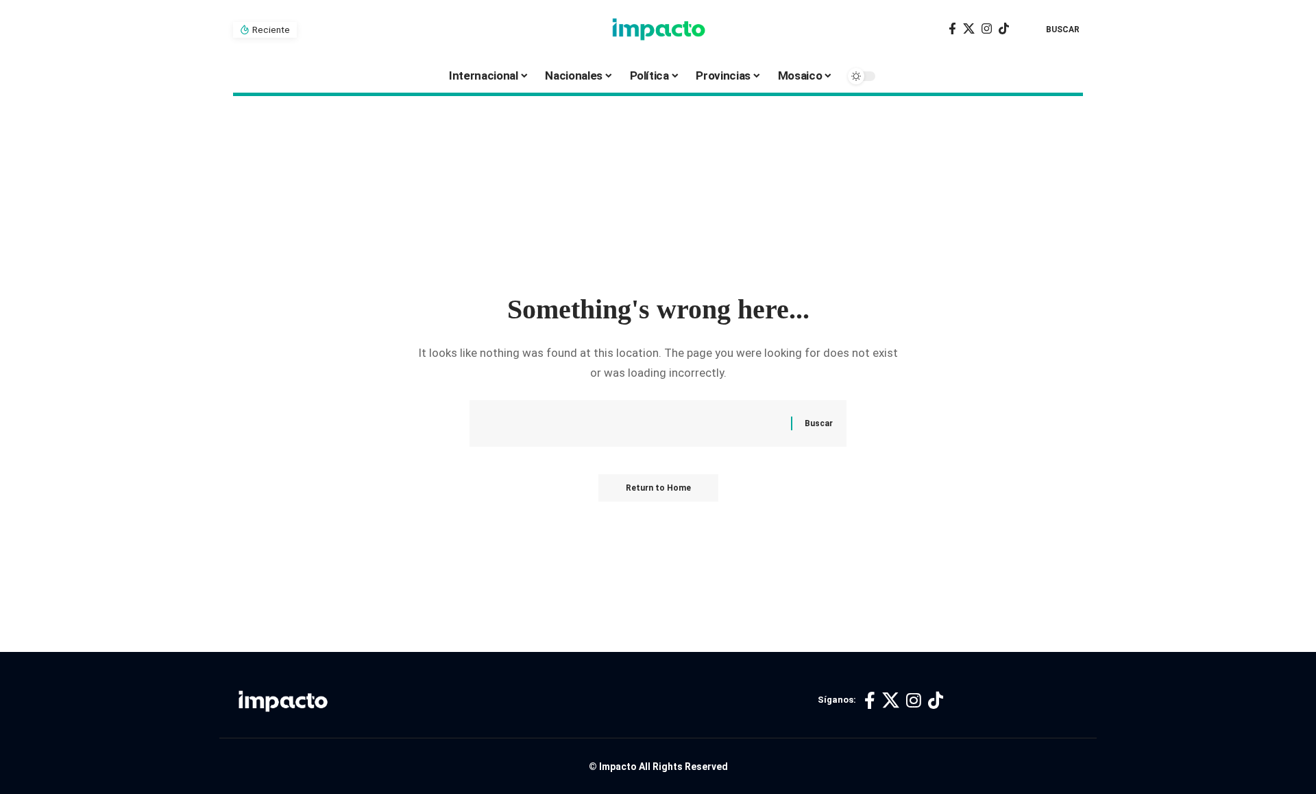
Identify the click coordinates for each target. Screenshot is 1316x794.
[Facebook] (952, 29)
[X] (969, 29)
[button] (1053, 29)
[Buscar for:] (642, 423)
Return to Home (658, 488)
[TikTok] (1003, 29)
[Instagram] (986, 29)
